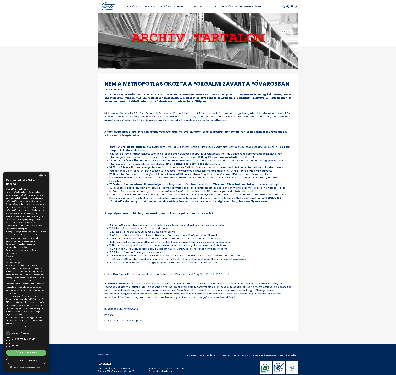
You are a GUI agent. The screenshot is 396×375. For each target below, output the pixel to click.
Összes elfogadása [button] (26, 352)
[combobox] (41, 175)
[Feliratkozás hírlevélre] (296, 6)
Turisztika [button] (198, 6)
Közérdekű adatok (166, 6)
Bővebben (25, 326)
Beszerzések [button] (183, 6)
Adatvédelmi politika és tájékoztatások (259, 355)
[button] (284, 6)
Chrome (9, 256)
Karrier (238, 6)
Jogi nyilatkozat (208, 355)
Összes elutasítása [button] (26, 360)
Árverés (259, 6)
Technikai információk (228, 355)
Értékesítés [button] (212, 6)
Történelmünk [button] (146, 6)
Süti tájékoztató (13, 326)
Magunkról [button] (130, 6)
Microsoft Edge (13, 262)
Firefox (9, 259)
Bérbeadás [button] (226, 6)
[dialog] (26, 272)
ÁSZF (281, 355)
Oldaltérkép (291, 355)
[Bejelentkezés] (288, 6)
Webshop (248, 6)
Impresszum (192, 355)
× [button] (45, 175)
